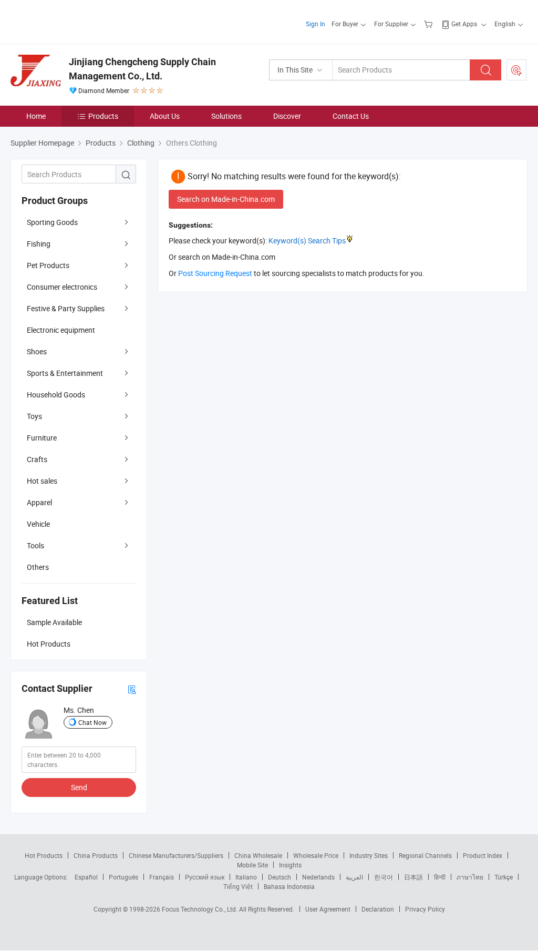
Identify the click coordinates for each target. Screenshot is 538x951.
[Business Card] (132, 689)
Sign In (315, 23)
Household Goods (56, 395)
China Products (96, 855)
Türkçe (503, 877)
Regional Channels (425, 855)
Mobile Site (252, 865)
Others (38, 567)
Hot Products (44, 855)
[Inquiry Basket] (429, 23)
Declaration (377, 909)
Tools (35, 545)
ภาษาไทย (470, 877)
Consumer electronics (62, 287)
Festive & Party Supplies (66, 308)
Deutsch (279, 877)
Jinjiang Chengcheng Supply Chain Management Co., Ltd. (142, 68)
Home (36, 116)
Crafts (37, 459)
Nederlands (318, 877)
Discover (287, 116)
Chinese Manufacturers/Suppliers (176, 855)
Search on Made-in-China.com (226, 199)
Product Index (482, 855)
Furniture (42, 438)
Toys (34, 416)
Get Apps (464, 23)
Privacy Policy (425, 909)
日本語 (413, 877)
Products (103, 116)
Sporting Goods (52, 222)
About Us (165, 116)
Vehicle (38, 524)
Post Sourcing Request (516, 69)
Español (86, 877)
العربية (354, 877)
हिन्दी (440, 877)
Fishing (38, 244)
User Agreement (327, 909)
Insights (290, 865)
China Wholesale (258, 855)
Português (123, 877)
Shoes (37, 351)
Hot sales (42, 481)
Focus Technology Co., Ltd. (200, 909)
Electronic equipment (61, 330)
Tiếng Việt (238, 886)
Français (161, 877)
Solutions (226, 116)
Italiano (246, 877)
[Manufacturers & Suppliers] (78, 20)
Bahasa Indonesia (289, 886)
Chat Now (92, 722)
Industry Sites (368, 855)
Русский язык (204, 877)
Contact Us (351, 116)
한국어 (383, 877)
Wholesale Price (315, 855)
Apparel (39, 502)
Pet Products (48, 265)
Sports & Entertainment (65, 373)
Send (79, 787)
